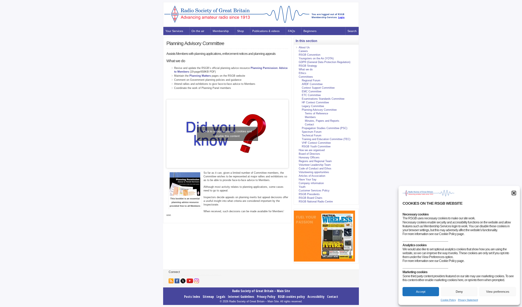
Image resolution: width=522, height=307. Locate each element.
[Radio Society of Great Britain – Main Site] (236, 23)
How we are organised (312, 150)
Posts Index (192, 296)
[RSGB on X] (183, 280)
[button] (514, 193)
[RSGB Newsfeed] (171, 280)
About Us (304, 47)
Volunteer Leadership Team (315, 164)
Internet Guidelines (241, 296)
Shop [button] (240, 31)
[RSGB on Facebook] (177, 280)
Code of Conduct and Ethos (315, 168)
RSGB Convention (309, 54)
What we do (306, 69)
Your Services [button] (174, 31)
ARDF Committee (312, 84)
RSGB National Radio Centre (316, 201)
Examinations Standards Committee (323, 98)
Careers (303, 51)
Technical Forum (311, 135)
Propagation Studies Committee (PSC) (324, 128)
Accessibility (315, 296)
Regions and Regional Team (315, 161)
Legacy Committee (313, 106)
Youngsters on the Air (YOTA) (316, 58)
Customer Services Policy (314, 190)
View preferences (497, 291)
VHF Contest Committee (316, 142)
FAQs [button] (291, 31)
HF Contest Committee (315, 102)
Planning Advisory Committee (319, 109)
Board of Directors (309, 153)
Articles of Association (312, 175)
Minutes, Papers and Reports (322, 120)
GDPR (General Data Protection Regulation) (324, 62)
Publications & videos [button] (266, 31)
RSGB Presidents (309, 194)
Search (352, 31)
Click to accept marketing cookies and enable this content (227, 134)
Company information (311, 183)
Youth (302, 186)
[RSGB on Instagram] (196, 280)
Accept (420, 291)
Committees (306, 76)
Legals (221, 296)
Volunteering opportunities (314, 172)
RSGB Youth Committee (316, 146)
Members (310, 117)
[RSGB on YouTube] (190, 280)
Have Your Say (307, 179)
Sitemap (208, 296)
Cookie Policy (448, 300)
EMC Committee (311, 91)
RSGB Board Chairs (310, 197)
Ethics (302, 73)
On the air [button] (197, 31)
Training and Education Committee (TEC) (326, 139)
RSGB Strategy (308, 65)
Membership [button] (221, 31)
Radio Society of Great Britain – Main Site (261, 291)
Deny (459, 291)
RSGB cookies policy (291, 296)
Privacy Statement (468, 300)
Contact (309, 124)
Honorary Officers (309, 157)
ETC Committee (311, 95)
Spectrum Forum (312, 131)
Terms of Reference (316, 113)
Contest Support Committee (318, 87)
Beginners (309, 31)
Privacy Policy (266, 296)
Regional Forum (311, 80)
